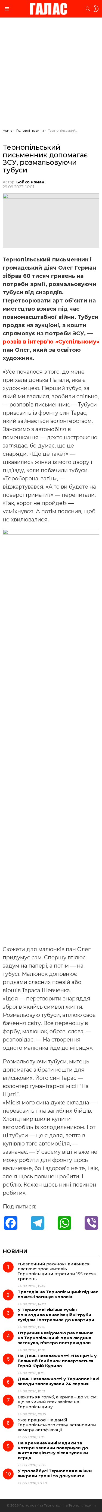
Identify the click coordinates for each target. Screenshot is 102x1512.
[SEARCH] (88, 8)
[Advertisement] (51, 74)
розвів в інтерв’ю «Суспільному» (51, 341)
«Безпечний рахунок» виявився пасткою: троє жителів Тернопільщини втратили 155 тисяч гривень (57, 1271)
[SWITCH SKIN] (96, 8)
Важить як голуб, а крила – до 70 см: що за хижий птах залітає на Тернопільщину (57, 1401)
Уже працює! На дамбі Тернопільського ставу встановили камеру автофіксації (57, 1424)
